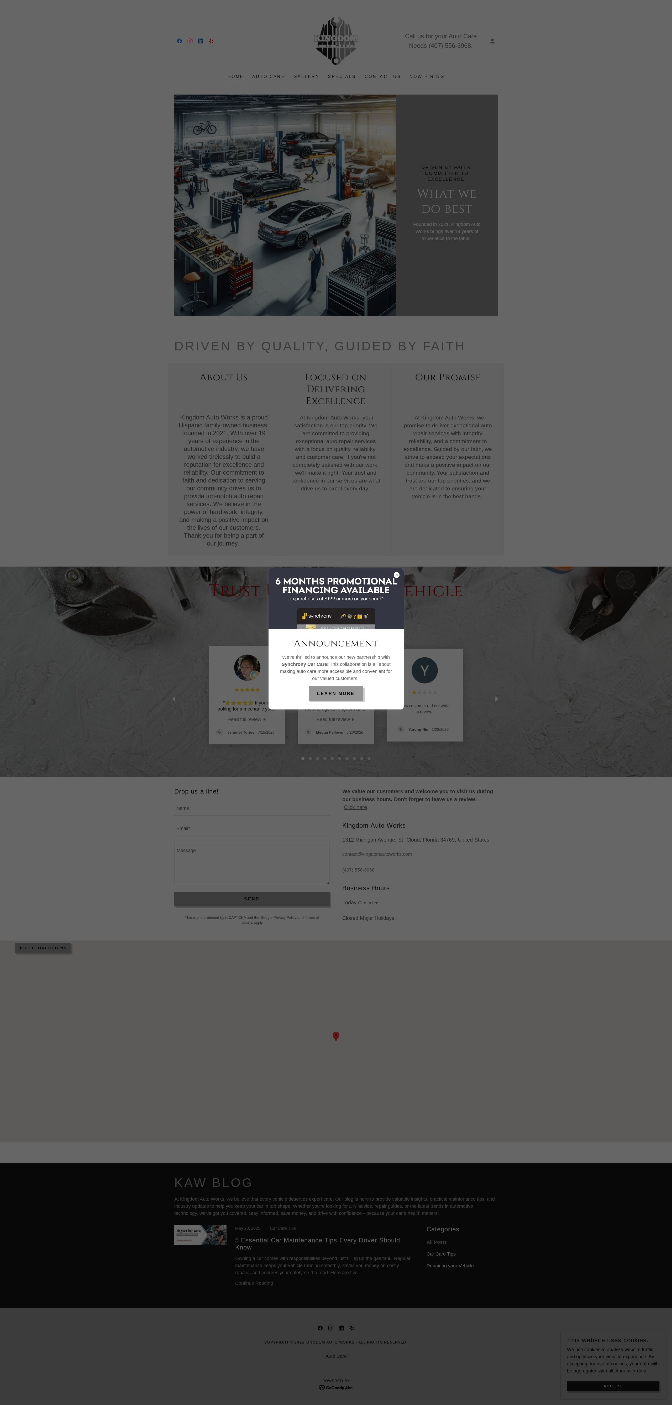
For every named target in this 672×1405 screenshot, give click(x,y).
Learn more (336, 693)
